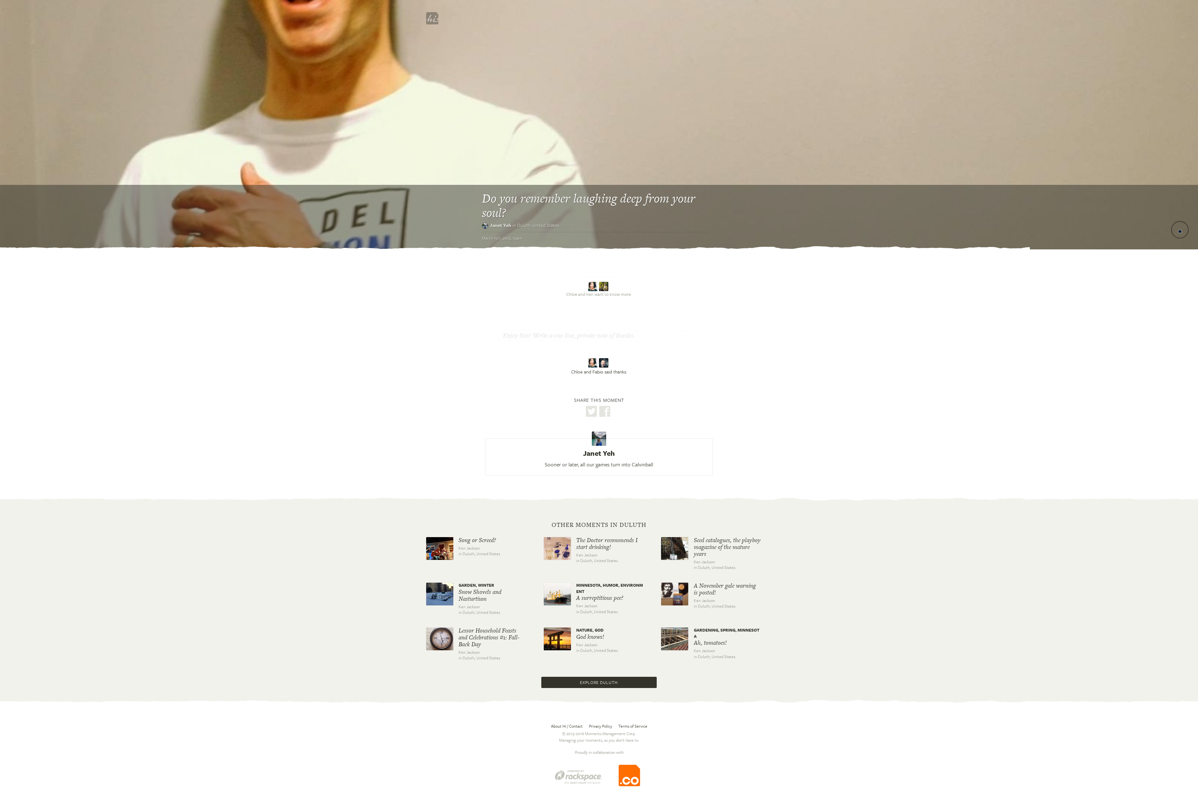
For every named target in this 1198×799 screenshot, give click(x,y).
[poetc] (593, 285)
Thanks (679, 336)
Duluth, (538, 225)
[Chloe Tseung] (593, 362)
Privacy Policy (600, 726)
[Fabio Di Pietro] (604, 362)
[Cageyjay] (604, 285)
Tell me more (598, 271)
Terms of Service (632, 726)
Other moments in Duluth (599, 525)
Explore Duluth (599, 682)
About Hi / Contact (567, 726)
